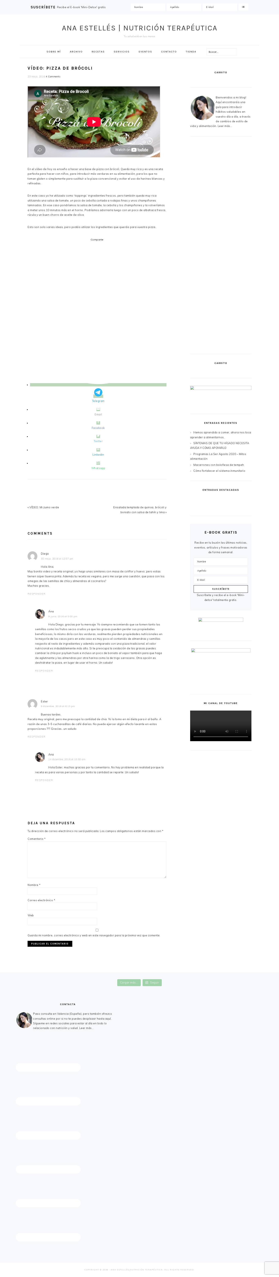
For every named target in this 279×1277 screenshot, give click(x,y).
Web (31, 915)
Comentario (37, 838)
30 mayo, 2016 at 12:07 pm (57, 558)
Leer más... (225, 126)
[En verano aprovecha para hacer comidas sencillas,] (208, 975)
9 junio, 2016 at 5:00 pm (62, 616)
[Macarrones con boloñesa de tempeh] (236, 508)
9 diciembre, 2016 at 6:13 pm (58, 706)
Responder (37, 593)
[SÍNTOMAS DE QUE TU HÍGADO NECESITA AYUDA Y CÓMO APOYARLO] (236, 499)
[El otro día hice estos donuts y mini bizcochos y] (162, 975)
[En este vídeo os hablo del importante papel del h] (116, 975)
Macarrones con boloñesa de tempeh (218, 464)
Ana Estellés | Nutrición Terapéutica (139, 27)
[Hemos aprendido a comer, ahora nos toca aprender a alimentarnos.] (205, 499)
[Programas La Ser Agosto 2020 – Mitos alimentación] (205, 508)
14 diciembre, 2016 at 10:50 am (66, 759)
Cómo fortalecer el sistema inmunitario (219, 470)
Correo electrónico (41, 900)
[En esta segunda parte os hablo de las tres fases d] (70, 975)
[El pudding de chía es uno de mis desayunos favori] (23, 975)
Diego (45, 553)
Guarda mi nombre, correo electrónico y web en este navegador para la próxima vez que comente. (94, 935)
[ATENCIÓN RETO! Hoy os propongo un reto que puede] (255, 975)
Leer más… (86, 1028)
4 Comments (53, 76)
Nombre (34, 885)
